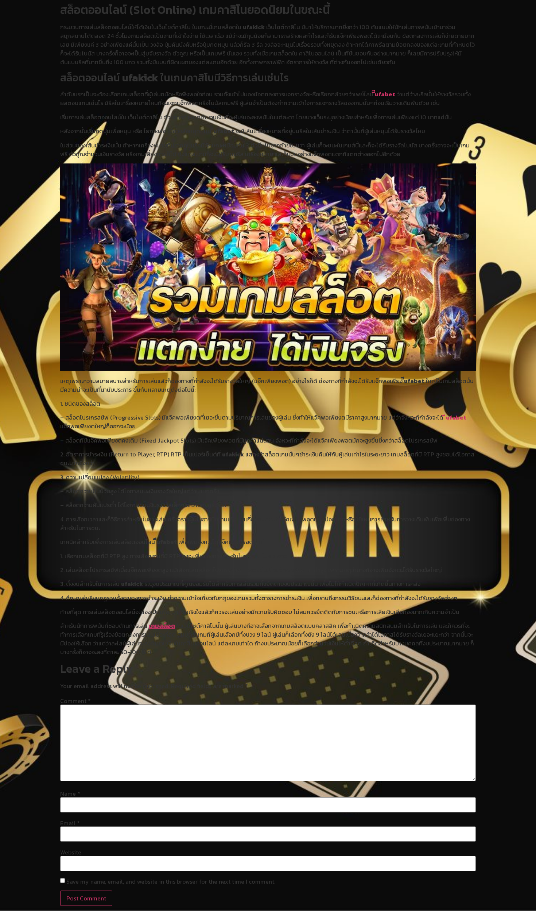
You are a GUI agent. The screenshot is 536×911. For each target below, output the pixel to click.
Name (70, 793)
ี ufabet (455, 417)
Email (70, 823)
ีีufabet (385, 94)
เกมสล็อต (162, 625)
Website (70, 852)
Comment (75, 701)
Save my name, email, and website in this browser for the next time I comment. (170, 881)
